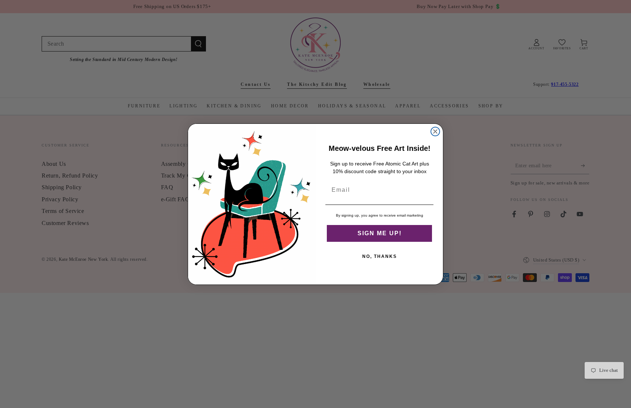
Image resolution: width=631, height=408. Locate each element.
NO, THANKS (379, 256)
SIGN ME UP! (379, 233)
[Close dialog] (435, 131)
